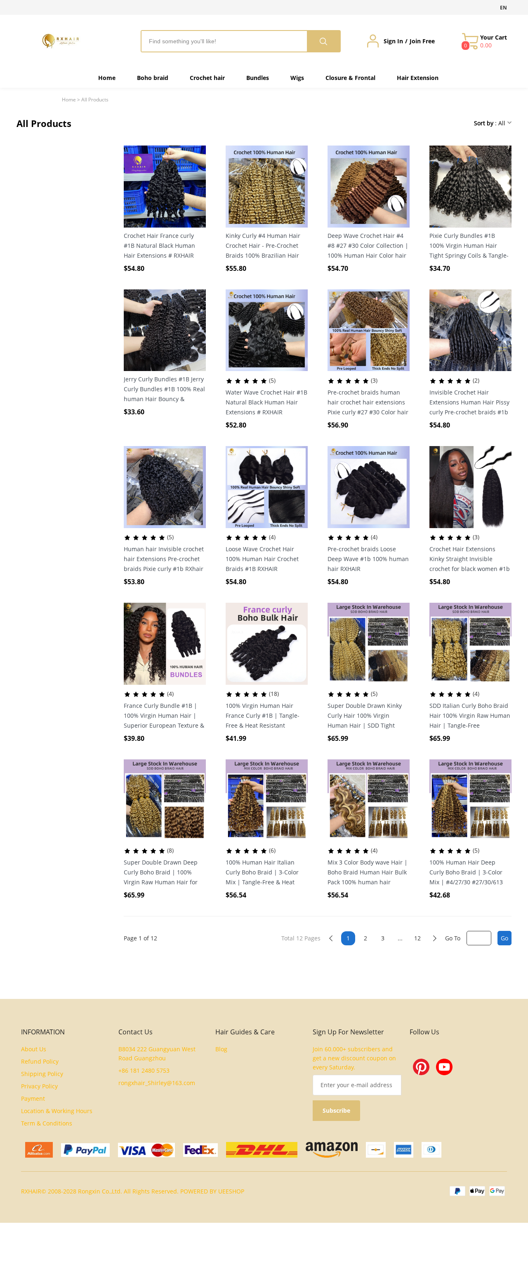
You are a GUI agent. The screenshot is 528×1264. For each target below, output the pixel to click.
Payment (33, 1098)
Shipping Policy (42, 1074)
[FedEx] (200, 1150)
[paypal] (85, 1150)
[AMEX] (403, 1150)
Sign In (393, 41)
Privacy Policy (39, 1086)
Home (69, 99)
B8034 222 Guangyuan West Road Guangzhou (157, 1053)
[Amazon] (332, 1150)
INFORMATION (43, 1031)
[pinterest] (421, 1067)
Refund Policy (40, 1061)
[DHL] (261, 1150)
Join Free (422, 41)
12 (417, 938)
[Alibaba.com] (39, 1150)
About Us (33, 1049)
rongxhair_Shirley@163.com (156, 1083)
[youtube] (444, 1067)
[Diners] (431, 1150)
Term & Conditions (46, 1123)
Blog (221, 1049)
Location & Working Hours (56, 1111)
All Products (94, 99)
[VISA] (146, 1150)
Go (504, 938)
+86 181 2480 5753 (144, 1070)
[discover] (376, 1150)
